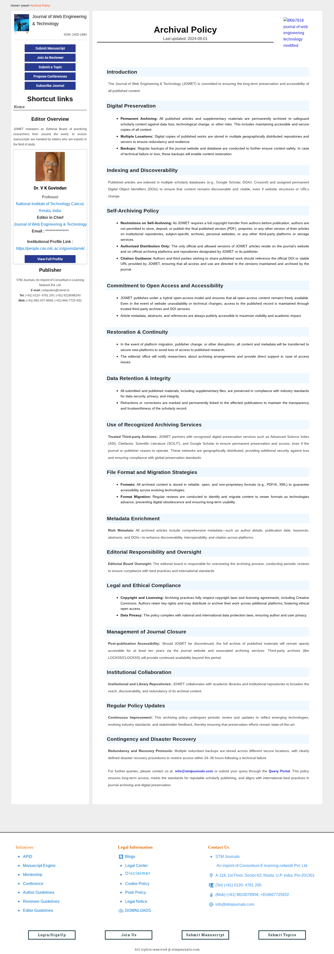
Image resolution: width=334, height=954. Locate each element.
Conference (33, 884)
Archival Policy (40, 5)
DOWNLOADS (138, 910)
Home (19, 106)
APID (27, 856)
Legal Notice (136, 901)
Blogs (130, 856)
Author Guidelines (38, 892)
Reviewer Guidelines (41, 901)
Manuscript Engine (39, 866)
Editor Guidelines (38, 910)
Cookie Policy (137, 884)
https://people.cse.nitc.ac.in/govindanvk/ (50, 248)
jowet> (25, 5)
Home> (16, 5)
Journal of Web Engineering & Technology (50, 224)
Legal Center (136, 866)
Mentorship (32, 875)
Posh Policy (135, 892)
